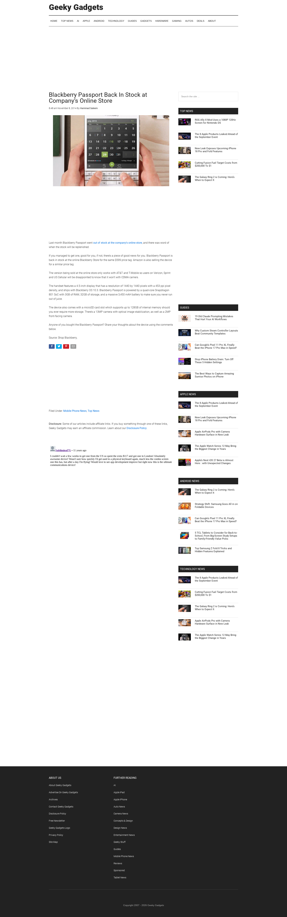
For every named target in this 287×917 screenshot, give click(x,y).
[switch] (184, 457)
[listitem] (143, 450)
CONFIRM (120, 506)
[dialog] (143, 458)
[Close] (201, 405)
